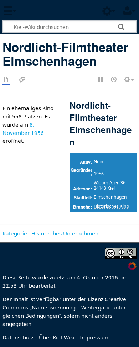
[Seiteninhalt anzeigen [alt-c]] (6, 80)
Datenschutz (18, 337)
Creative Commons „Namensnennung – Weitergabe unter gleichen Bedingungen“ (64, 307)
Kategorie (14, 233)
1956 (37, 132)
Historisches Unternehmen (64, 233)
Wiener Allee (106, 183)
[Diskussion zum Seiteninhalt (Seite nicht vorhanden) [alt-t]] (22, 80)
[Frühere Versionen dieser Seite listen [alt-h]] (114, 80)
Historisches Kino (111, 206)
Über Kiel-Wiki (56, 337)
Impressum (94, 337)
